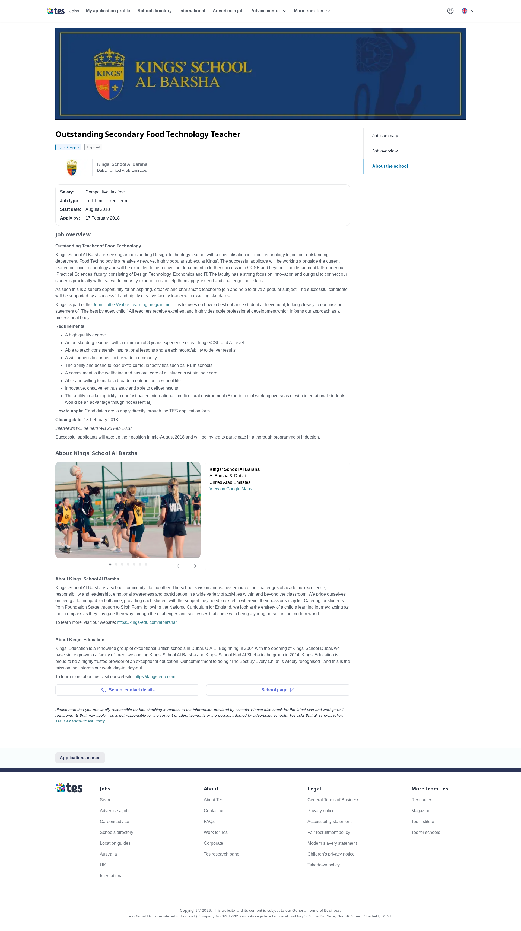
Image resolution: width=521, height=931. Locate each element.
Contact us (214, 810)
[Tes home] (63, 10)
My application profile (108, 10)
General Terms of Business (333, 799)
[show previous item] (177, 566)
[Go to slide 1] (110, 564)
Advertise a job (228, 10)
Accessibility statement (329, 821)
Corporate (213, 843)
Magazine (420, 810)
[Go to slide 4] (128, 564)
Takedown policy (323, 865)
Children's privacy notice (331, 854)
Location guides (115, 843)
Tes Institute (422, 821)
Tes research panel (222, 854)
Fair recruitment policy (328, 832)
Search (107, 799)
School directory (155, 10)
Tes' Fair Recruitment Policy (79, 721)
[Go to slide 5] (134, 564)
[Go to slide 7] (146, 564)
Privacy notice (321, 810)
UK (103, 865)
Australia (108, 854)
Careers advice (114, 821)
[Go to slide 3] (122, 564)
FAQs (209, 821)
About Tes (213, 799)
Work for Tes (216, 832)
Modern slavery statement (332, 843)
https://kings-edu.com (155, 676)
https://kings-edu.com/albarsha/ (147, 622)
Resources (421, 799)
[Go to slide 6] (140, 564)
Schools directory (116, 832)
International (192, 10)
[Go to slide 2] (116, 564)
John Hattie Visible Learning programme (131, 304)
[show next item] (195, 566)
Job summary (385, 136)
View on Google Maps (230, 489)
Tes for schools (425, 832)
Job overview (385, 151)
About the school (390, 166)
